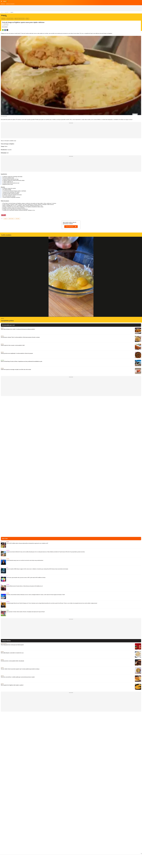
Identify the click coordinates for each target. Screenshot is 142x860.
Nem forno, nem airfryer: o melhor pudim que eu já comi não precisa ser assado (18, 677)
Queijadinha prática (7, 320)
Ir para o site (5, 1)
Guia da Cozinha (10, 18)
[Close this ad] (141, 853)
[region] (71, 857)
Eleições (7, 593)
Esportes (2, 360)
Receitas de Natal (4, 643)
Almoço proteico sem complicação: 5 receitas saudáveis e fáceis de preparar (17, 353)
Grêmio (7, 610)
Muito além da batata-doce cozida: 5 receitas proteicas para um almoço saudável (18, 329)
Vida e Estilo (7, 12)
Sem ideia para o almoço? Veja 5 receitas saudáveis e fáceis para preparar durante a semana (20, 337)
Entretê (7, 584)
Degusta (12, 12)
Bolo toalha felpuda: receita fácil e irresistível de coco (12, 652)
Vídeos (27, 18)
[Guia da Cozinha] (3, 215)
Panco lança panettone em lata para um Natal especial (12, 644)
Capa (2, 12)
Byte (7, 567)
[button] (1, 1)
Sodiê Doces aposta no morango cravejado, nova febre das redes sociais (16, 369)
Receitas (3, 18)
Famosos (7, 550)
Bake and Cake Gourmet (19, 18)
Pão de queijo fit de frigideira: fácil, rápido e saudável (12, 685)
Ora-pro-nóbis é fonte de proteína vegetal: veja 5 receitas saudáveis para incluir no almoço (20, 668)
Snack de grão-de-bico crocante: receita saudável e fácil (13, 345)
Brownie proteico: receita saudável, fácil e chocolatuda (12, 660)
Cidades (7, 541)
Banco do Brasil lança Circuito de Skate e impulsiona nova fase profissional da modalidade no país (21, 361)
